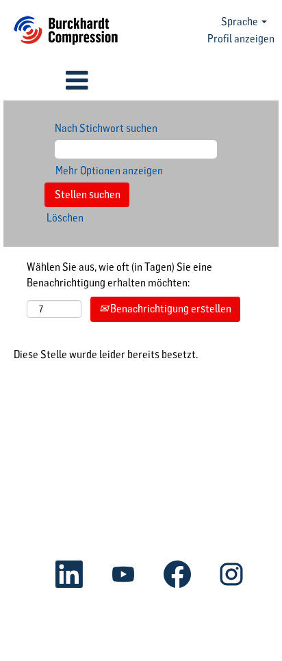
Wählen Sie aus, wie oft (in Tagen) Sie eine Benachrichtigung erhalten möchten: (119, 274)
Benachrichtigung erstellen (169, 308)
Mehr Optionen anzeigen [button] (109, 170)
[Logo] (66, 30)
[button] (47, 80)
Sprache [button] (240, 21)
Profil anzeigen (240, 38)
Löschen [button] (65, 217)
